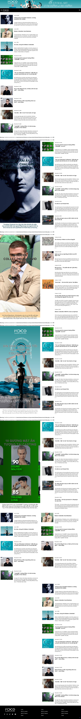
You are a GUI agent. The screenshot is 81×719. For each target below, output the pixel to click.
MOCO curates (24, 711)
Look (22, 709)
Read (22, 715)
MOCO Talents (24, 713)
